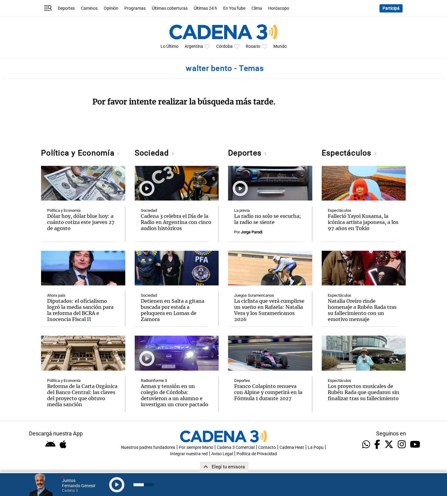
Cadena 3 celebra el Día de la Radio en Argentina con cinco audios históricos (176, 222)
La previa (242, 210)
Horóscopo (278, 8)
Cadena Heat (291, 447)
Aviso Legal (222, 453)
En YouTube (234, 8)
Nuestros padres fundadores (148, 447)
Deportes (66, 8)
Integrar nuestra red (189, 453)
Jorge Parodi (251, 232)
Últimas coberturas (170, 8)
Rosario (253, 46)
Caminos (89, 8)
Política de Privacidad (257, 453)
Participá (391, 8)
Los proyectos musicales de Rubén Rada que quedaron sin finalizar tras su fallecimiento (363, 392)
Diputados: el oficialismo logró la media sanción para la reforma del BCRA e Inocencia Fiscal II (80, 310)
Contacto (267, 447)
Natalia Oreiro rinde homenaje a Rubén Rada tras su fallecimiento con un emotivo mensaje (362, 310)
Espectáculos (348, 152)
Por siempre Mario (196, 447)
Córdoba (224, 46)
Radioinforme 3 (154, 380)
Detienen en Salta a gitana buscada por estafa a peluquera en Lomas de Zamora (172, 310)
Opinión (111, 8)
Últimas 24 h (205, 8)
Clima (256, 8)
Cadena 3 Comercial (236, 447)
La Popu (316, 447)
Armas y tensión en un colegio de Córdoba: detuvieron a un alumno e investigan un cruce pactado (174, 395)
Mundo (280, 46)
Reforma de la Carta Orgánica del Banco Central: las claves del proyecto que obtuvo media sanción (82, 395)
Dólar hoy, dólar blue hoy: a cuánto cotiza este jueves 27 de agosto (81, 222)
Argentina (194, 46)
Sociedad (153, 152)
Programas (135, 8)
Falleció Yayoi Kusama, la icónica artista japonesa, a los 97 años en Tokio (363, 222)
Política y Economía (79, 152)
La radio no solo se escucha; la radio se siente (267, 219)
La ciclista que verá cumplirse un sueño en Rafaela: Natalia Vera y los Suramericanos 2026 (269, 310)
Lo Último (169, 46)
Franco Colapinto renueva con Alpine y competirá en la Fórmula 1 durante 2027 (268, 392)
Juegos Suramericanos (254, 295)
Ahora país (56, 295)
